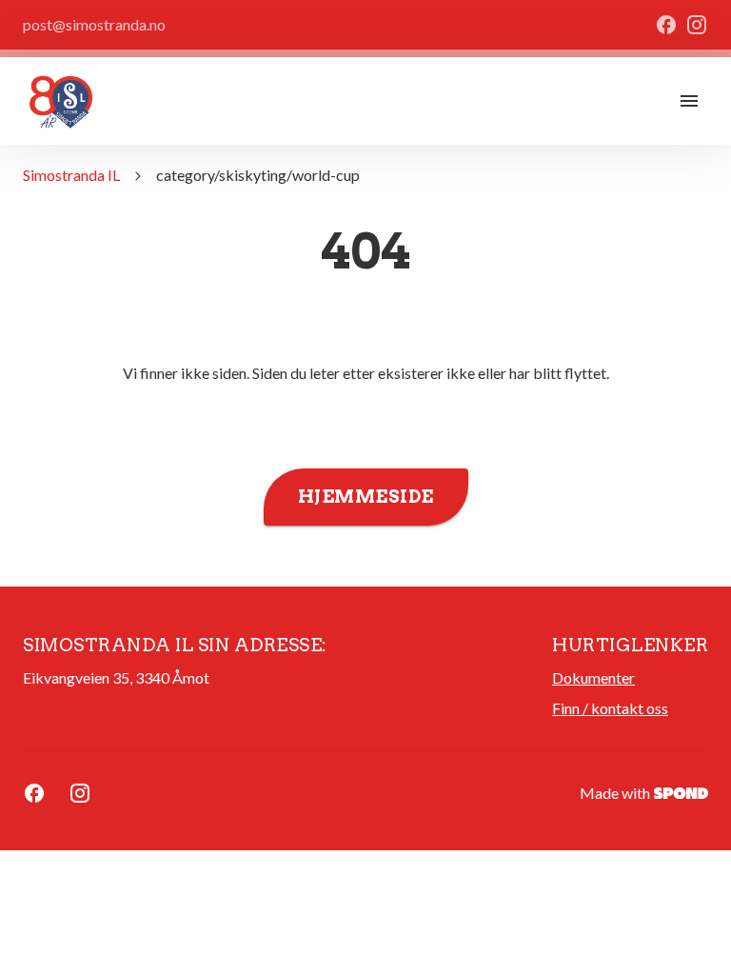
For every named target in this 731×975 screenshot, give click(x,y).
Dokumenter (593, 677)
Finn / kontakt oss (610, 708)
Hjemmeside (366, 496)
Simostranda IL (71, 175)
